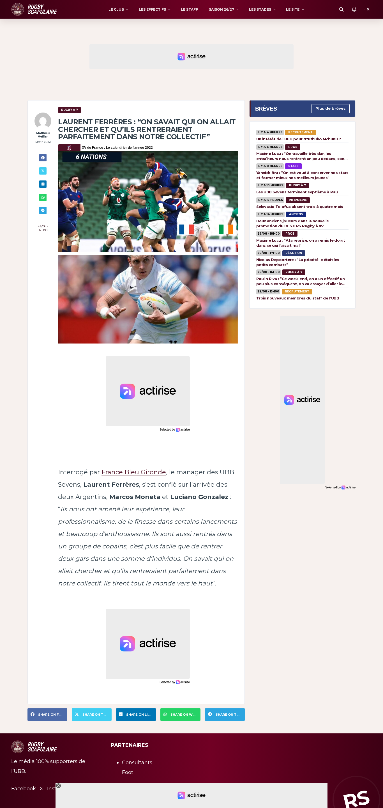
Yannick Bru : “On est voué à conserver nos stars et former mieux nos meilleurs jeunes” (302, 175)
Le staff (189, 9)
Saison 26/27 (221, 9)
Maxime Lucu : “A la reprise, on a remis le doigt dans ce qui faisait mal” (300, 243)
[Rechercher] (341, 9)
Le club (116, 9)
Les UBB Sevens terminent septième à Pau (297, 192)
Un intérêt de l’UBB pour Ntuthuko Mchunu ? (298, 139)
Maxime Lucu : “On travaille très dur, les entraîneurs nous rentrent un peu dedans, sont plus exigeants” (301, 156)
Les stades (260, 9)
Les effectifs (152, 9)
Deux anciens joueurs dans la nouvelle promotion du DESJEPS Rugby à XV (292, 223)
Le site (292, 9)
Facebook (23, 789)
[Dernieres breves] (354, 9)
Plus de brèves (330, 108)
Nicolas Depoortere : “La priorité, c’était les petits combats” (297, 262)
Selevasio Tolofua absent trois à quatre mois (299, 206)
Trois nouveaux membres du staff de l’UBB (297, 298)
